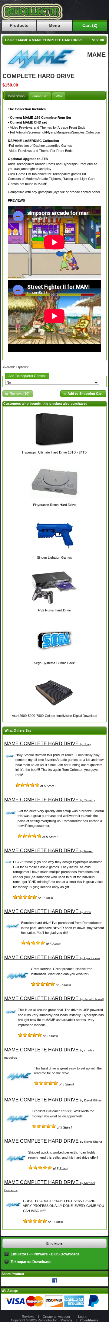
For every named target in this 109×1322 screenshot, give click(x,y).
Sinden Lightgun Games (54, 557)
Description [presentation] (16, 96)
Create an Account (56, 1316)
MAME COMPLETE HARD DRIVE (57, 40)
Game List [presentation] (40, 96)
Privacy (66, 1320)
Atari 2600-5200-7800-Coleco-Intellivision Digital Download (54, 716)
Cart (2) (89, 25)
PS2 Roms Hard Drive (54, 610)
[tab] (16, 96)
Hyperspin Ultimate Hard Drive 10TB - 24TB (54, 452)
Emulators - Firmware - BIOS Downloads (45, 1254)
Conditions (89, 1320)
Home (10, 40)
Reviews (28, 1316)
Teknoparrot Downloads (31, 1262)
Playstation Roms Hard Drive (54, 505)
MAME (23, 40)
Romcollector (47, 1320)
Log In (82, 1316)
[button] (83, 393)
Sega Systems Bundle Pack (54, 663)
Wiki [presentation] (59, 96)
